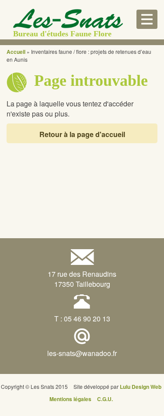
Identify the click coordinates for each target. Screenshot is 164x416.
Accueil (16, 52)
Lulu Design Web (140, 387)
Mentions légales (70, 399)
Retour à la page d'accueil (82, 134)
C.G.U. (105, 399)
